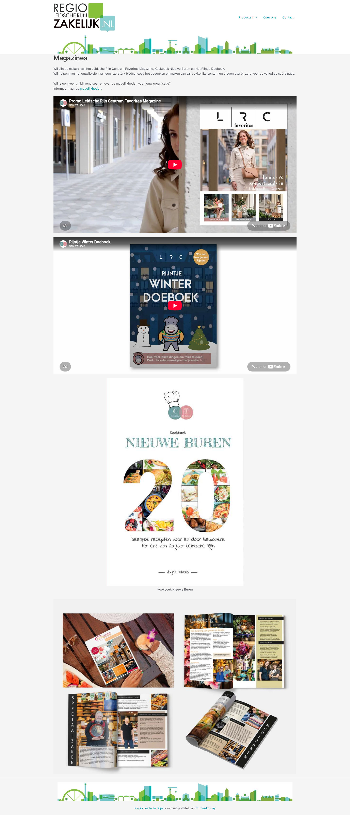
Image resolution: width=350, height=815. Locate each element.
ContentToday (205, 808)
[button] (255, 17)
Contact (287, 17)
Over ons (269, 17)
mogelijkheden (90, 88)
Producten (245, 17)
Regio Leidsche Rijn (148, 808)
